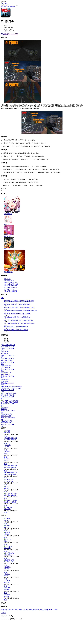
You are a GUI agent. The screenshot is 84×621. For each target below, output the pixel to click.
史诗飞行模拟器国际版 (10, 291)
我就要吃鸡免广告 (9, 280)
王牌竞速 (6, 568)
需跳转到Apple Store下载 (11, 34)
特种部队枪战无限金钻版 (11, 284)
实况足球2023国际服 (10, 502)
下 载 (2, 34)
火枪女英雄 (7, 509)
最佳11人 (6, 488)
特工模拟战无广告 (9, 289)
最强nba (6, 575)
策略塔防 (31, 610)
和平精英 (6, 596)
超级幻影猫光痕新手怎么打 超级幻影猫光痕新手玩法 (19, 323)
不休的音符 (7, 548)
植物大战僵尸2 (8, 555)
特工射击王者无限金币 (10, 287)
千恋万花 (6, 460)
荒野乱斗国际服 (8, 481)
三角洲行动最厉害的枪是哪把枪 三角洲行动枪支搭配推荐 (20, 310)
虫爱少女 (6, 453)
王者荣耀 (6, 582)
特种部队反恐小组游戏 (10, 286)
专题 (13, 6)
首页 (2, 6)
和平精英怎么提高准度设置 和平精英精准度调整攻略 (19, 307)
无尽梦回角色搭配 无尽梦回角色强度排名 (16, 330)
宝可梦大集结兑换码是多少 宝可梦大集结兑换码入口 (19, 301)
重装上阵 (6, 527)
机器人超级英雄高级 (10, 474)
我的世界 (6, 589)
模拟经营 (36, 610)
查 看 (5, 436)
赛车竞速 (42, 610)
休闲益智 (8, 610)
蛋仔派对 (6, 520)
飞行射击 (14, 610)
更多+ (2, 298)
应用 (8, 6)
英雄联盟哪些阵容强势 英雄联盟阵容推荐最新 (17, 304)
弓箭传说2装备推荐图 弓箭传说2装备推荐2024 (17, 317)
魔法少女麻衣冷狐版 (10, 495)
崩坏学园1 (7, 432)
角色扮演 (3, 610)
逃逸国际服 (7, 279)
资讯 (11, 6)
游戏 (5, 6)
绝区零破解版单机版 (10, 439)
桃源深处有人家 (8, 561)
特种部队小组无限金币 (10, 282)
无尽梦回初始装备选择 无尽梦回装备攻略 (16, 326)
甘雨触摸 (6, 446)
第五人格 (6, 534)
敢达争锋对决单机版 (10, 467)
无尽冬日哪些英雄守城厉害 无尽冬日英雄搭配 (17, 314)
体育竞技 (48, 610)
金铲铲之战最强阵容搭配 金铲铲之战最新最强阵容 (18, 320)
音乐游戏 (25, 610)
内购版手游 (54, 610)
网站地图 (3, 613)
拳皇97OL (7, 541)
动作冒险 (20, 610)
